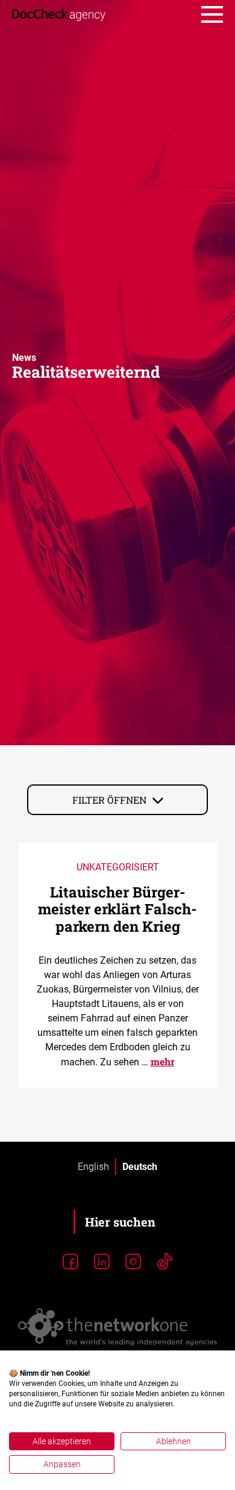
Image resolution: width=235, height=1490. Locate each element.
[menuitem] (93, 1167)
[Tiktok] (164, 1262)
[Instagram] (133, 1262)
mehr (163, 1061)
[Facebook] (70, 1262)
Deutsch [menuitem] (139, 1166)
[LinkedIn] (102, 1262)
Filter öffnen (109, 799)
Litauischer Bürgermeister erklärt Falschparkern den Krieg (117, 909)
